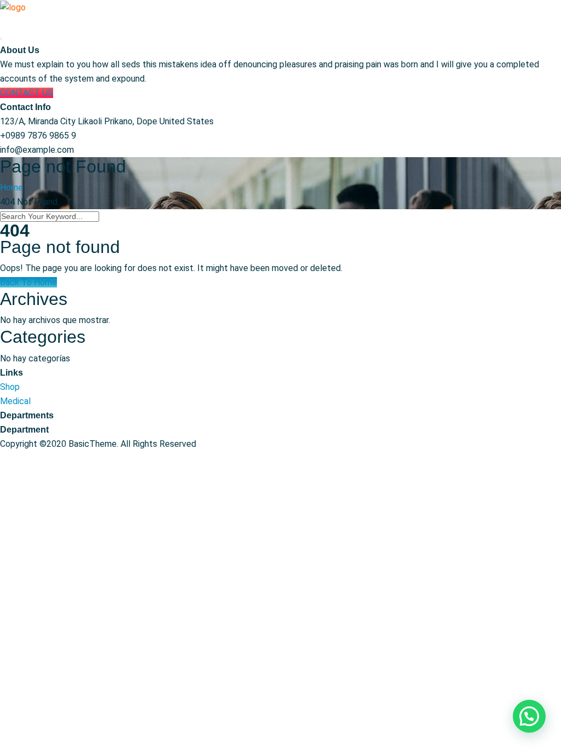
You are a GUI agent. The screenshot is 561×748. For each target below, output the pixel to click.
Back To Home (28, 282)
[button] (529, 716)
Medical (15, 401)
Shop (10, 387)
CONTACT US (26, 93)
